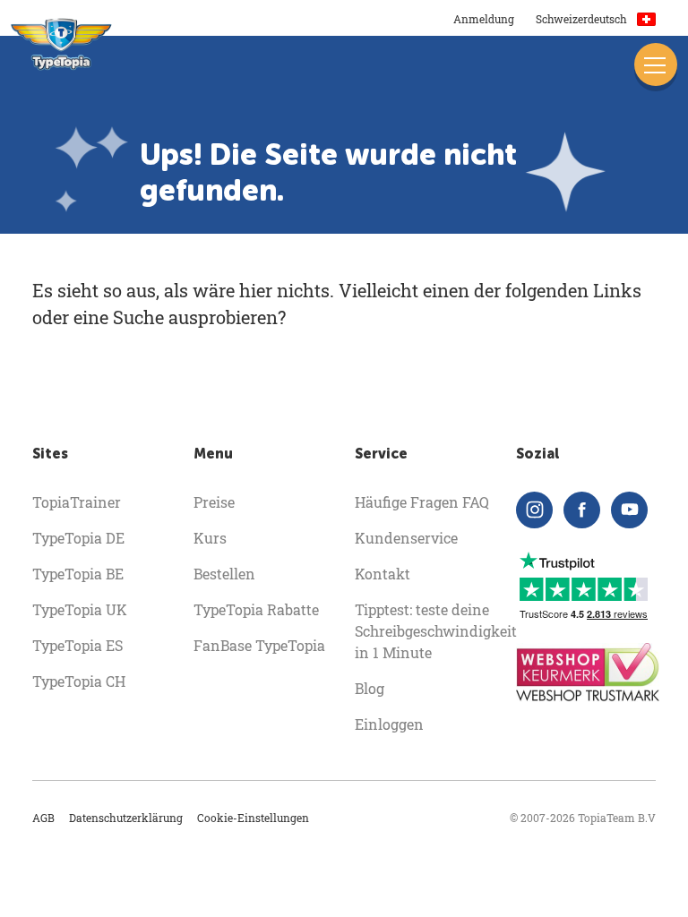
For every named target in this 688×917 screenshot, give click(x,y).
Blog (369, 688)
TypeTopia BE (78, 573)
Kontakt (382, 573)
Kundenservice (406, 537)
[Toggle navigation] (655, 64)
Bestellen (224, 573)
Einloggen (389, 724)
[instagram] (534, 510)
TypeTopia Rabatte (256, 609)
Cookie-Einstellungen (253, 817)
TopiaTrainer (76, 502)
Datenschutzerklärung (126, 817)
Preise (214, 502)
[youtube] (629, 510)
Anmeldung (483, 19)
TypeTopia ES (77, 645)
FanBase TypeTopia (259, 645)
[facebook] (581, 510)
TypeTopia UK (79, 609)
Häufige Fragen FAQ (422, 502)
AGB (43, 817)
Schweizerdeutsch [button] (583, 19)
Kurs (210, 537)
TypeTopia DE (78, 537)
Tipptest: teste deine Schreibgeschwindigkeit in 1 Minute (436, 631)
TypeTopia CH (78, 681)
